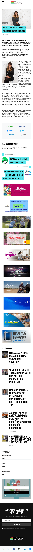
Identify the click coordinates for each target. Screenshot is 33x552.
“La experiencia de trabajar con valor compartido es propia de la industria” (20, 375)
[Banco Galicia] (16, 222)
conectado (21, 147)
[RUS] (17, 303)
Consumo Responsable (6, 455)
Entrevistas (4, 461)
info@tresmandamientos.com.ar (16, 543)
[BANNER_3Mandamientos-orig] (17, 190)
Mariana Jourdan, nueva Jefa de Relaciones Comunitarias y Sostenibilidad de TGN (19, 397)
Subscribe (16, 492)
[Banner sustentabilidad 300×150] (17, 238)
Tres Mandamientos (6, 471)
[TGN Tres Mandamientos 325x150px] (17, 287)
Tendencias (4, 469)
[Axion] (17, 271)
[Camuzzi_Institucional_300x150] (17, 320)
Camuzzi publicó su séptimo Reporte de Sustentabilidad (20, 439)
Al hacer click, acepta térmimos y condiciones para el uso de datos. (17, 495)
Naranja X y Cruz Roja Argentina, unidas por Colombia (18, 357)
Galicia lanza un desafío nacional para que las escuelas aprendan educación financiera (20, 421)
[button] (3, 2)
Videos (3, 474)
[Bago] (17, 255)
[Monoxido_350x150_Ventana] (16, 336)
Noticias (5, 23)
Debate (3, 458)
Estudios (3, 463)
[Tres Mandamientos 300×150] (16, 206)
